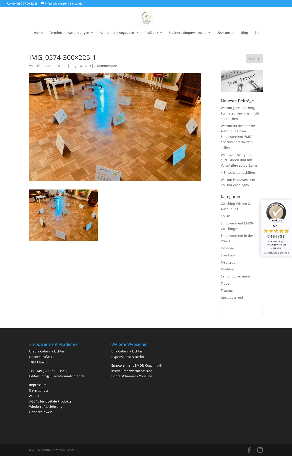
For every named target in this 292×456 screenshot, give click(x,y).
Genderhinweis (40, 412)
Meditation (229, 262)
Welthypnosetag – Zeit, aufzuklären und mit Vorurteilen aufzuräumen (240, 160)
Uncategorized (232, 297)
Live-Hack (228, 255)
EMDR (225, 216)
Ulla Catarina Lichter (51, 66)
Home (38, 33)
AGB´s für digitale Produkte (50, 401)
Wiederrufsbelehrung (45, 406)
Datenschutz (38, 390)
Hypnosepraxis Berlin (127, 357)
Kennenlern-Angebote (117, 33)
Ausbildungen (78, 33)
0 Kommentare (105, 66)
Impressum (38, 385)
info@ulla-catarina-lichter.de (63, 376)
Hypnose (227, 248)
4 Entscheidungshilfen (238, 172)
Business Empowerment (187, 33)
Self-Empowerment (235, 276)
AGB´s (34, 396)
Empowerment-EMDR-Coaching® (136, 365)
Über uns (223, 33)
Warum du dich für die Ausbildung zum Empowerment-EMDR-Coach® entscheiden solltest (238, 137)
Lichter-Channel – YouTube (132, 376)
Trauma (227, 290)
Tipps (225, 283)
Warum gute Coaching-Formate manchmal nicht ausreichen (240, 113)
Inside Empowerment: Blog (131, 371)
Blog (244, 33)
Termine (55, 33)
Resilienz (151, 33)
